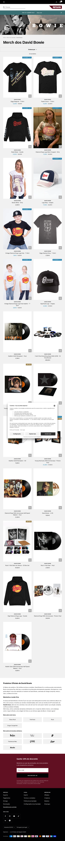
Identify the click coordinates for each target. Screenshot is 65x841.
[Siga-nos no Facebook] (5, 816)
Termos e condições (29, 798)
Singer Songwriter (12, 725)
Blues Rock (12, 719)
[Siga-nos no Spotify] (10, 820)
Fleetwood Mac (12, 741)
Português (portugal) (22, 827)
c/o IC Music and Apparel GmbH (18, 832)
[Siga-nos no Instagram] (10, 816)
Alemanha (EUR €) (8, 827)
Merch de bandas (11, 37)
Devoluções (6, 804)
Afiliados (46, 795)
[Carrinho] (60, 2)
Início (4, 37)
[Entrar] (56, 2)
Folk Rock (32, 719)
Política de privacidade (30, 801)
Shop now (39, 12)
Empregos (47, 804)
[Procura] (14, 7)
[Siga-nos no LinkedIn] (5, 820)
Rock (52, 719)
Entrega (5, 801)
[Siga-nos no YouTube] (14, 816)
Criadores (47, 798)
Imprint (26, 795)
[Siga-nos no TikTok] (18, 816)
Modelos (46, 801)
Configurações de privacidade (32, 804)
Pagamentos (6, 798)
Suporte (5, 795)
